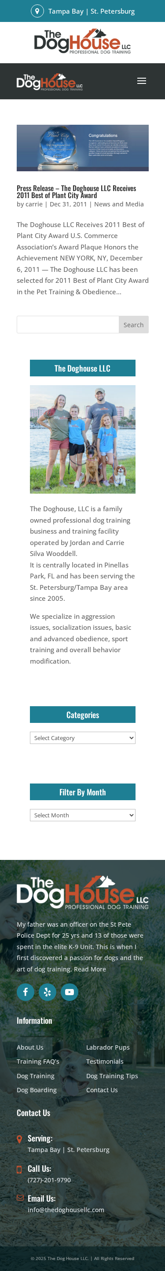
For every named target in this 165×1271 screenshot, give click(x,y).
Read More (90, 969)
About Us (30, 1047)
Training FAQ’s (38, 1061)
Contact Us (102, 1090)
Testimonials (105, 1061)
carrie (34, 204)
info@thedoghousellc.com (66, 1210)
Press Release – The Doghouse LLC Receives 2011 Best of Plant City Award (76, 191)
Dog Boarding (37, 1090)
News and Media (119, 204)
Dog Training (36, 1076)
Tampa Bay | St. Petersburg (69, 1149)
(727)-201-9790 (49, 1180)
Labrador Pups (108, 1047)
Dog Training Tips (112, 1076)
